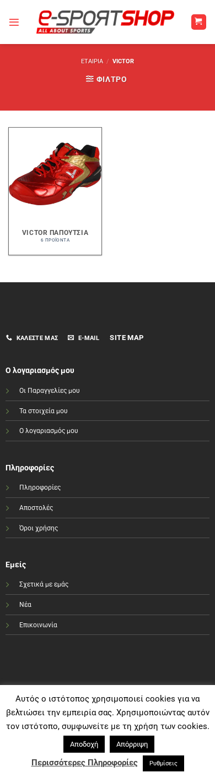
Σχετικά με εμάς (43, 584)
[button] (14, 22)
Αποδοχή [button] (84, 744)
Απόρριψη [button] (132, 744)
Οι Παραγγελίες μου (49, 391)
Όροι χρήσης (38, 528)
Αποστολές (36, 508)
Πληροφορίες (40, 487)
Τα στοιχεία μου (43, 411)
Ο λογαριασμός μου (48, 431)
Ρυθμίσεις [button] (163, 763)
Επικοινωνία (38, 625)
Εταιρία (92, 61)
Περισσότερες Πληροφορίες (84, 763)
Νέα (25, 605)
